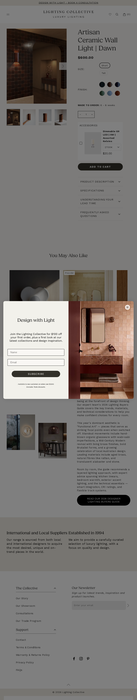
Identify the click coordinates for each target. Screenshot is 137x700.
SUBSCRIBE (36, 373)
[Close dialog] (127, 307)
